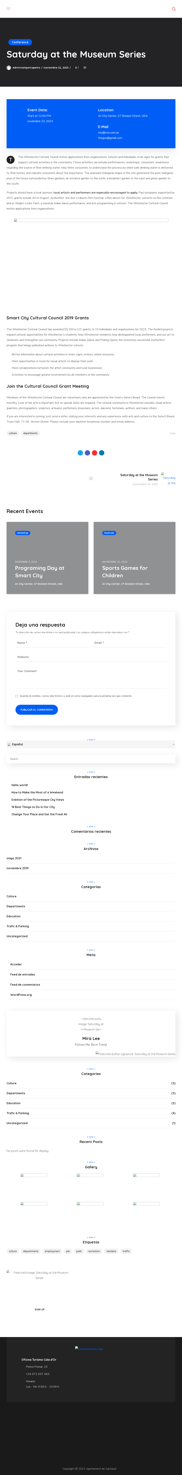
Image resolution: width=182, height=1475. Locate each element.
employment (52, 1251)
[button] (173, 9)
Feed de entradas (22, 974)
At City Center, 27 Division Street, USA (123, 116)
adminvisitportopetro (26, 67)
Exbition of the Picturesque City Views (38, 799)
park (79, 1251)
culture (13, 433)
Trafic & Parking (18, 926)
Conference (20, 42)
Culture (12, 896)
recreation (94, 1251)
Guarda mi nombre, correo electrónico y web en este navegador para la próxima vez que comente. (76, 696)
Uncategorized (17, 936)
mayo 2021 (14, 858)
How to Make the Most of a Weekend (37, 792)
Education (13, 916)
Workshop (22, 533)
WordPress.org (21, 995)
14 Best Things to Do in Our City (33, 807)
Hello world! (20, 785)
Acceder (16, 964)
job (68, 1251)
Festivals (109, 533)
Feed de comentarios (25, 984)
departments (30, 433)
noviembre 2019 (18, 868)
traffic (126, 1251)
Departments (16, 906)
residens (111, 1251)
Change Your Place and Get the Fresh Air (40, 814)
